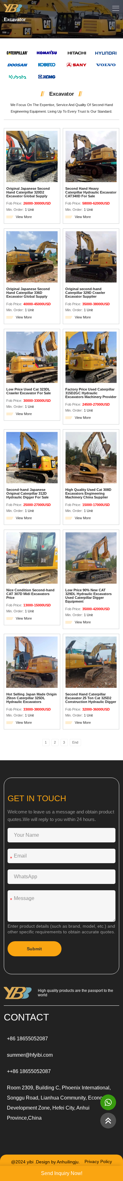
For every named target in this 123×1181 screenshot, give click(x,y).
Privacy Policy (98, 1161)
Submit (34, 948)
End (75, 742)
